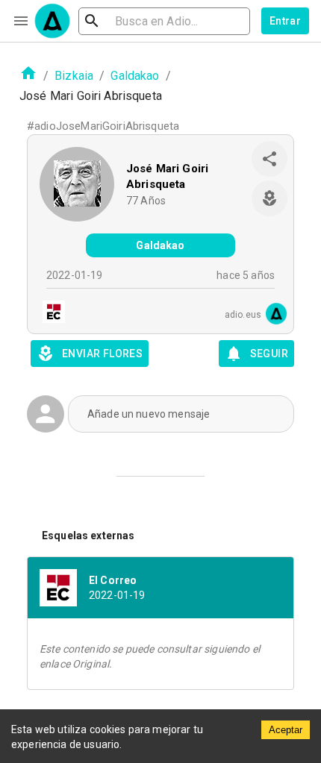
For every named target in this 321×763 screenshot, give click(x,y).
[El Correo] (49, 314)
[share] (269, 159)
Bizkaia (73, 76)
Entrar (285, 21)
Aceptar (285, 729)
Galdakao (134, 76)
